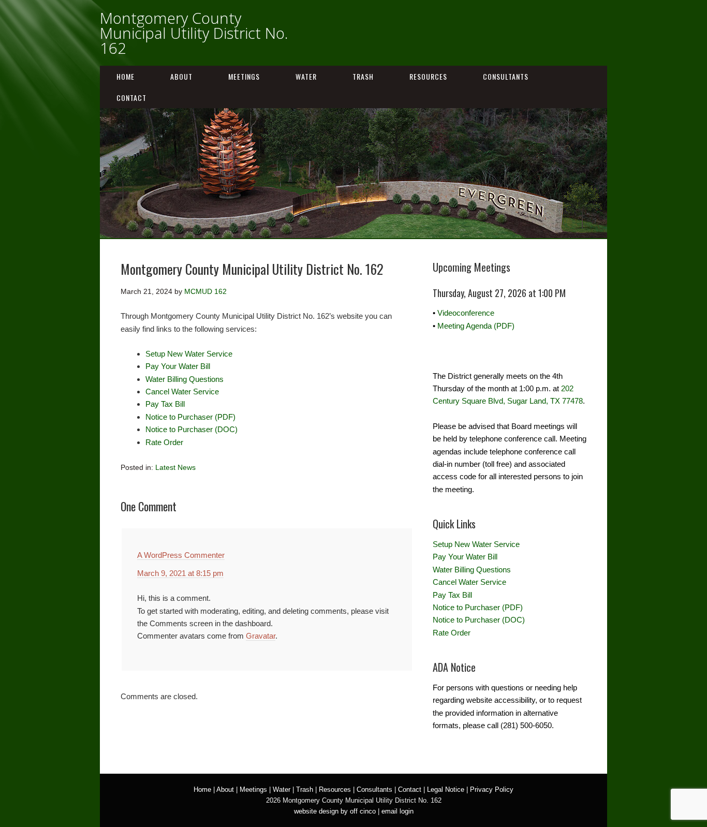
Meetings (244, 76)
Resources (428, 76)
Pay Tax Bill (165, 404)
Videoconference (465, 312)
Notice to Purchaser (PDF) (190, 416)
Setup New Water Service (188, 353)
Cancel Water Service (182, 391)
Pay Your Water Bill (177, 366)
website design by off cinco (335, 811)
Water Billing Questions (184, 379)
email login (397, 811)
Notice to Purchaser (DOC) (191, 429)
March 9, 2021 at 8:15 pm (180, 573)
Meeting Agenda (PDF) (475, 325)
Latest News (175, 467)
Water (306, 76)
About (181, 76)
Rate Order (164, 442)
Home (125, 76)
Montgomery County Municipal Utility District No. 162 (194, 33)
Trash (363, 76)
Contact (131, 97)
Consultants (505, 76)
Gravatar (260, 635)
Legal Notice (445, 789)
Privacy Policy (491, 789)
